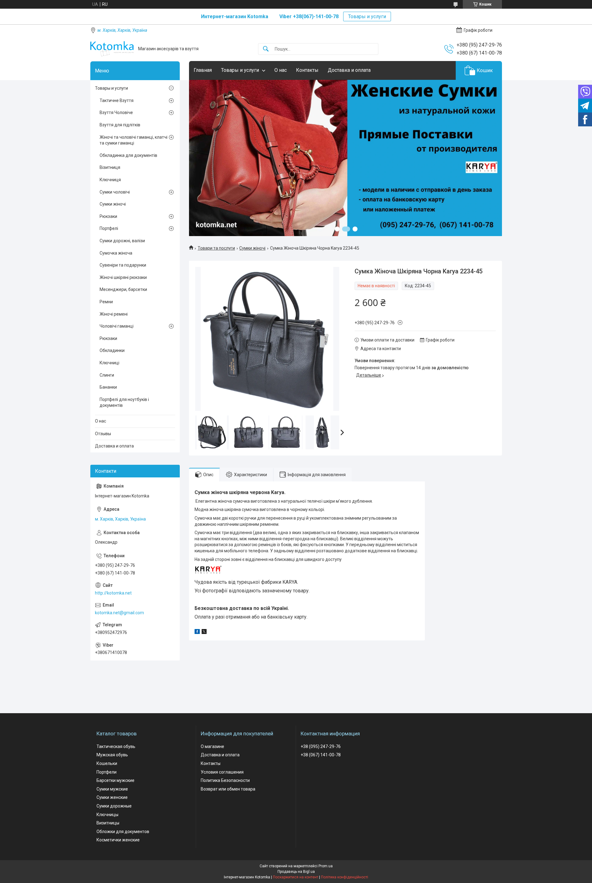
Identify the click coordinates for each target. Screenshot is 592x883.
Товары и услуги (367, 16)
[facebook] (197, 632)
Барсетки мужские (115, 780)
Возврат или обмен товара (228, 789)
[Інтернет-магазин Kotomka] (112, 48)
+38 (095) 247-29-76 (321, 746)
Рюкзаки (108, 216)
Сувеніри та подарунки (123, 265)
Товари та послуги (216, 248)
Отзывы (103, 433)
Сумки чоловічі (115, 192)
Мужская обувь (112, 754)
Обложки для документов (123, 831)
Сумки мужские (112, 789)
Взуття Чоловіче (116, 112)
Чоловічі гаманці (117, 326)
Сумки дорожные (114, 805)
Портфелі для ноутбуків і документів (124, 402)
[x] (204, 632)
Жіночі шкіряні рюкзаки (123, 277)
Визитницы (108, 822)
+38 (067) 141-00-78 (321, 754)
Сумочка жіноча (116, 253)
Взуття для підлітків (120, 124)
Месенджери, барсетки (123, 289)
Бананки (108, 387)
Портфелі (109, 228)
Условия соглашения (222, 772)
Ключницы (107, 814)
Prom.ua (326, 866)
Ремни (106, 301)
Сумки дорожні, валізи (122, 240)
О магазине (212, 746)
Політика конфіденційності (344, 877)
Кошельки (107, 763)
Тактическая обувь (116, 746)
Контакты (307, 70)
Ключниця (110, 179)
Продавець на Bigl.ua (296, 871)
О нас (280, 70)
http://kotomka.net (113, 593)
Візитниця (110, 167)
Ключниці (109, 362)
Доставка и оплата (349, 70)
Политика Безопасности (225, 780)
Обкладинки (112, 350)
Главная (203, 70)
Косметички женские (118, 839)
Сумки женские (112, 797)
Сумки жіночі (252, 248)
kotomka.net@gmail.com (119, 612)
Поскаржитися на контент (295, 877)
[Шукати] (265, 49)
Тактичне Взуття (117, 100)
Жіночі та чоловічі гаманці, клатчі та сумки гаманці (133, 140)
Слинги (107, 375)
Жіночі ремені (114, 314)
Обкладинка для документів (128, 155)
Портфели (107, 772)
